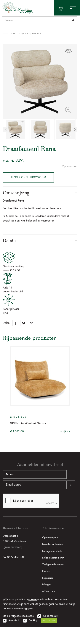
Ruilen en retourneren (53, 557)
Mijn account (48, 591)
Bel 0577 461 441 (13, 557)
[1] (73, 20)
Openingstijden (50, 537)
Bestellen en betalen (52, 544)
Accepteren (49, 621)
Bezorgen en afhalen (52, 551)
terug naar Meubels (26, 33)
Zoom (68, 110)
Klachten (46, 571)
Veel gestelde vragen (53, 564)
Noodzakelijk (50, 616)
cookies (32, 599)
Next (74, 129)
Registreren (48, 578)
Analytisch (13, 620)
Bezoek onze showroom (28, 177)
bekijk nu (65, 431)
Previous (5, 129)
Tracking (33, 620)
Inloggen (46, 584)
